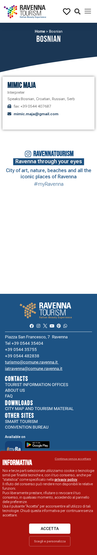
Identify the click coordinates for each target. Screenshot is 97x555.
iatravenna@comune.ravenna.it (33, 368)
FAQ (9, 395)
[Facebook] (31, 326)
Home (40, 31)
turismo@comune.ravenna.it (32, 362)
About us (15, 390)
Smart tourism (21, 421)
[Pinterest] (58, 326)
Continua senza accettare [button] (73, 459)
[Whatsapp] (65, 326)
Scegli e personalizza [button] (50, 541)
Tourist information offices (36, 384)
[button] (77, 11)
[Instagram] (38, 326)
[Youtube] (51, 326)
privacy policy (65, 480)
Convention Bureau (26, 427)
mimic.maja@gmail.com (36, 114)
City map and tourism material (39, 408)
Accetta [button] (50, 528)
